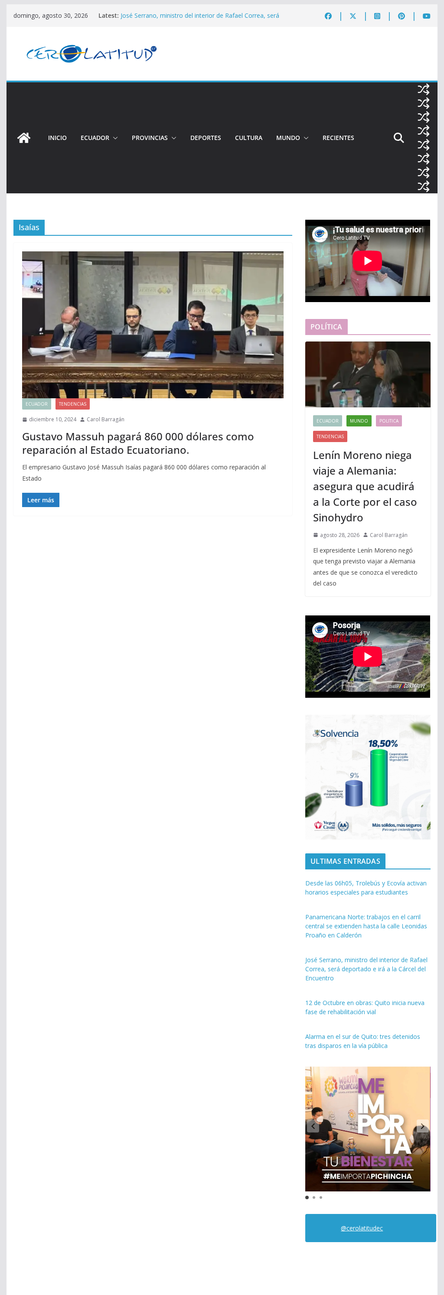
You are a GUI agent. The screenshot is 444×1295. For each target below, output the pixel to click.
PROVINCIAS (150, 137)
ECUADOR (95, 137)
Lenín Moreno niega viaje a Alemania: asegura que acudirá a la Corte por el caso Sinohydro (365, 486)
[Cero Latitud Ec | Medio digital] (24, 138)
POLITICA (388, 421)
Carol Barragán (105, 419)
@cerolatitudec (362, 1228)
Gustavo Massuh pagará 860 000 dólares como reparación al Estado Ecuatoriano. (138, 443)
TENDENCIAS (72, 404)
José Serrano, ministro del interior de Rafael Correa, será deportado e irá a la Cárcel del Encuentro (200, 19)
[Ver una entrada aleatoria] (424, 89)
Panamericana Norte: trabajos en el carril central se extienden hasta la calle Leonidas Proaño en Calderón (366, 926)
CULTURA (248, 137)
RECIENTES (338, 137)
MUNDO (288, 137)
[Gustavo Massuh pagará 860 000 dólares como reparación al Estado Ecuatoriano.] (153, 324)
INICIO (57, 137)
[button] (113, 138)
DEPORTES (205, 137)
